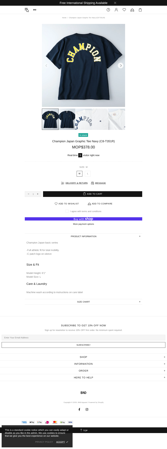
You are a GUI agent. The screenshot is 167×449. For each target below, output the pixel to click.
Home (64, 18)
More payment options (83, 224)
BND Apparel (35, 10)
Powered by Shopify (96, 402)
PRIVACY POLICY (44, 442)
